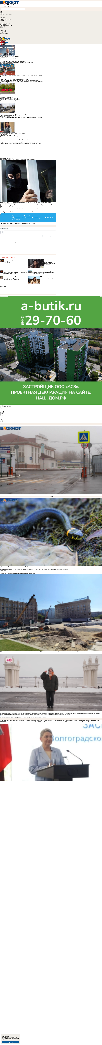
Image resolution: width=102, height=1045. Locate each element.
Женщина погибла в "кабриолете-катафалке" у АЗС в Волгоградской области (55, 651)
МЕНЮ (1, 11)
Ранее (12, 236)
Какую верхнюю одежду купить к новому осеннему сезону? (89, 720)
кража (35, 223)
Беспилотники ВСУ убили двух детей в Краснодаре (10, 717)
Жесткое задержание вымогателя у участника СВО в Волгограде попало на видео (33, 713)
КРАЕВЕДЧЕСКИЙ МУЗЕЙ (5, 19)
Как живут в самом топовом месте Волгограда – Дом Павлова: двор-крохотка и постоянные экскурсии (21, 117)
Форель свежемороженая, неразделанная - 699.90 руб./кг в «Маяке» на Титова (16, 62)
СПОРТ (1, 32)
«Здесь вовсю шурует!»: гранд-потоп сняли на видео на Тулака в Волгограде (40, 566)
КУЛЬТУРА (2, 20)
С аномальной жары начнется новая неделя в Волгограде (76, 721)
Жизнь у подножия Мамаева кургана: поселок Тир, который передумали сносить (17, 119)
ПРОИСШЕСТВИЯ (4, 29)
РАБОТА (8, 38)
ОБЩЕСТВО (2, 26)
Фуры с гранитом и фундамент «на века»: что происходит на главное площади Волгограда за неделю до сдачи (21, 651)
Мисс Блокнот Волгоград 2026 (6, 63)
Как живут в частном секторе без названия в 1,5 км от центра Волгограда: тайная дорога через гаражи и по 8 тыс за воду (25, 118)
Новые (1, 236)
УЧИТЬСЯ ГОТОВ (7, 39)
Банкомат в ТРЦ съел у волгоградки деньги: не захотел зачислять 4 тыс (52, 721)
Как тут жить (2, 101)
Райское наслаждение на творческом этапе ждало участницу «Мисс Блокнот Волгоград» (19, 80)
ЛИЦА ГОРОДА (3, 22)
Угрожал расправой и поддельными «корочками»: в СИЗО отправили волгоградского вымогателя (52, 569)
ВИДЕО (1, 16)
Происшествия (3, 158)
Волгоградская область (29, 223)
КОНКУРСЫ (2, 18)
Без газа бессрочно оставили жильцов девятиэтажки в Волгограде (13, 720)
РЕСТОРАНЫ (3, 30)
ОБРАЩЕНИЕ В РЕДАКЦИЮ (6, 25)
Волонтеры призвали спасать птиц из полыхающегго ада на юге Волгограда (40, 720)
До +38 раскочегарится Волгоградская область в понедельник (24, 714)
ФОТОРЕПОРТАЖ (4, 33)
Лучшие (7, 236)
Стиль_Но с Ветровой (4, 121)
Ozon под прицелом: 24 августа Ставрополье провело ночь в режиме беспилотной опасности (17, 569)
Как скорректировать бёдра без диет (7, 137)
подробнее (10, 406)
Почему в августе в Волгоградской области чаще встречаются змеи (13, 566)
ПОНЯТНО (10, 1042)
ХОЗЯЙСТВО (3, 34)
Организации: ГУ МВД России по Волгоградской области (12, 223)
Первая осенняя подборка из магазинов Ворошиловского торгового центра (15, 136)
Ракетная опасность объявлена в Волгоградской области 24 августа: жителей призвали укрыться (53, 714)
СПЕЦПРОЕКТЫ (3, 31)
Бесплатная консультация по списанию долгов (9, 713)
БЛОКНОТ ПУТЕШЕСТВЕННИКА (7, 14)
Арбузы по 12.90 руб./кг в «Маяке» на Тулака (9, 60)
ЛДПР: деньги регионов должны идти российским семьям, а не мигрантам (33, 717)
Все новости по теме (4, 58)
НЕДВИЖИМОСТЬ (4, 24)
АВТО (1, 12)
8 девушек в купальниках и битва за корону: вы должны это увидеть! (14, 79)
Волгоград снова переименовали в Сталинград (10, 100)
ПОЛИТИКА (2, 27)
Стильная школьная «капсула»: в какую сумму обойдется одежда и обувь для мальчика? (19, 139)
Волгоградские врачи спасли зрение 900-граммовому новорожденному (64, 713)
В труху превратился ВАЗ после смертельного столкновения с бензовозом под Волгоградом (85, 651)
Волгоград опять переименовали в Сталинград (10, 99)
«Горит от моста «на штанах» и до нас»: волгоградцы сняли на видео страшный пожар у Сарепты (21, 721)
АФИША (1, 13)
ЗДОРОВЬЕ (2, 17)
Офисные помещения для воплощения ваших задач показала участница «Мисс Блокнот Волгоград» (21, 81)
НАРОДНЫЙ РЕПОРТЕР (5, 23)
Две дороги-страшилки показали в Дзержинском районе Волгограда (66, 720)
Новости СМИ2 (3, 286)
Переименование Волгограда (6, 82)
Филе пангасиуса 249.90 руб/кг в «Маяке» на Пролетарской (12, 61)
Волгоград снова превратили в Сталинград (9, 98)
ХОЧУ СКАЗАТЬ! (3, 36)
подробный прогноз (4, 406)
